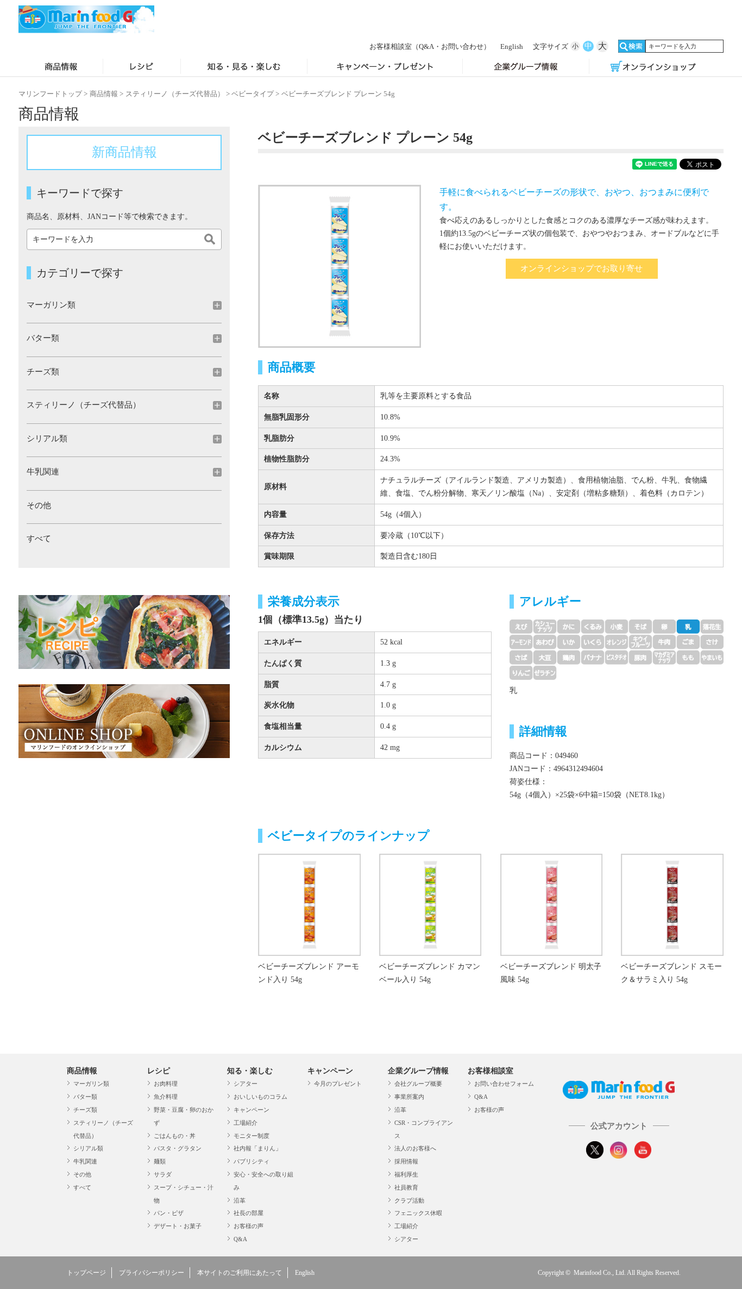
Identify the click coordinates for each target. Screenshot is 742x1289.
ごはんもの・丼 (175, 1135)
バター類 (85, 1096)
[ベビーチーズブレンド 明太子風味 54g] (551, 953)
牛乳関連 (85, 1161)
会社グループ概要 (418, 1083)
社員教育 (406, 1187)
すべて (39, 538)
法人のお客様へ (415, 1148)
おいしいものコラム (260, 1096)
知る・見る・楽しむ (244, 67)
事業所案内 (409, 1096)
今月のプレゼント (338, 1083)
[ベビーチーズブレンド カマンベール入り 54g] (430, 953)
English (511, 46)
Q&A (240, 1239)
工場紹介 (245, 1122)
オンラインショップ (652, 67)
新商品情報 (124, 152)
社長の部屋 (248, 1213)
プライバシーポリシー (151, 1273)
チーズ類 (85, 1109)
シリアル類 (88, 1148)
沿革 (240, 1200)
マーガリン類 (91, 1083)
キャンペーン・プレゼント (384, 67)
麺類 (160, 1161)
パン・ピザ (169, 1213)
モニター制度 (251, 1135)
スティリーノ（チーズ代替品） (174, 94)
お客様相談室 (430, 46)
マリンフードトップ (50, 94)
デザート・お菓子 (178, 1226)
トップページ (86, 1273)
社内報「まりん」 (257, 1148)
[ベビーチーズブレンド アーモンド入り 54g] (309, 953)
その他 (39, 505)
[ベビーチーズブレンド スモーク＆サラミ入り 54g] (672, 953)
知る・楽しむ (250, 1071)
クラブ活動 (409, 1200)
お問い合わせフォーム (504, 1083)
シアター (245, 1083)
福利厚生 (406, 1174)
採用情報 (406, 1161)
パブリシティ (251, 1161)
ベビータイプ (252, 94)
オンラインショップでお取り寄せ (581, 268)
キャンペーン (251, 1109)
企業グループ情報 (526, 67)
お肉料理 (166, 1083)
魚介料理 (166, 1096)
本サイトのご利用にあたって (239, 1273)
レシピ (141, 67)
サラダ (163, 1174)
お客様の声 (248, 1226)
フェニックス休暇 (418, 1213)
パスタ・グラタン (178, 1148)
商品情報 (60, 67)
